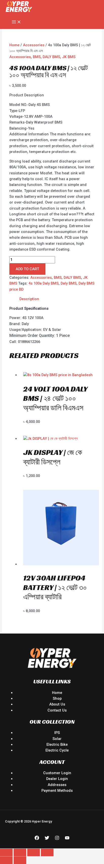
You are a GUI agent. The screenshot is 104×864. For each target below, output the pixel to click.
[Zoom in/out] (6, 852)
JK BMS (68, 57)
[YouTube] (67, 839)
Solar (57, 738)
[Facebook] (37, 839)
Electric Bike (57, 744)
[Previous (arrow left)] (6, 860)
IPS (57, 732)
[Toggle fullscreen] (20, 852)
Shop (57, 698)
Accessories (33, 45)
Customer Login (57, 773)
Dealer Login (57, 778)
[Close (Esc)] (47, 852)
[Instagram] (57, 839)
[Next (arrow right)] (20, 860)
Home (14, 45)
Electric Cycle (57, 750)
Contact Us (57, 710)
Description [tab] (29, 299)
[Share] (33, 852)
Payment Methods (57, 790)
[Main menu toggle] (16, 22)
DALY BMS (51, 57)
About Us (57, 704)
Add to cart (27, 269)
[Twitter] (47, 839)
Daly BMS (68, 283)
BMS (37, 57)
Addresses (57, 784)
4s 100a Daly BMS (44, 283)
